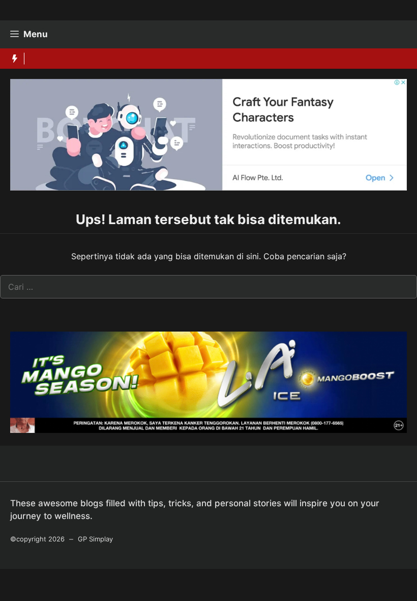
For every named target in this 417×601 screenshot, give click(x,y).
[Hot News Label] (12, 58)
